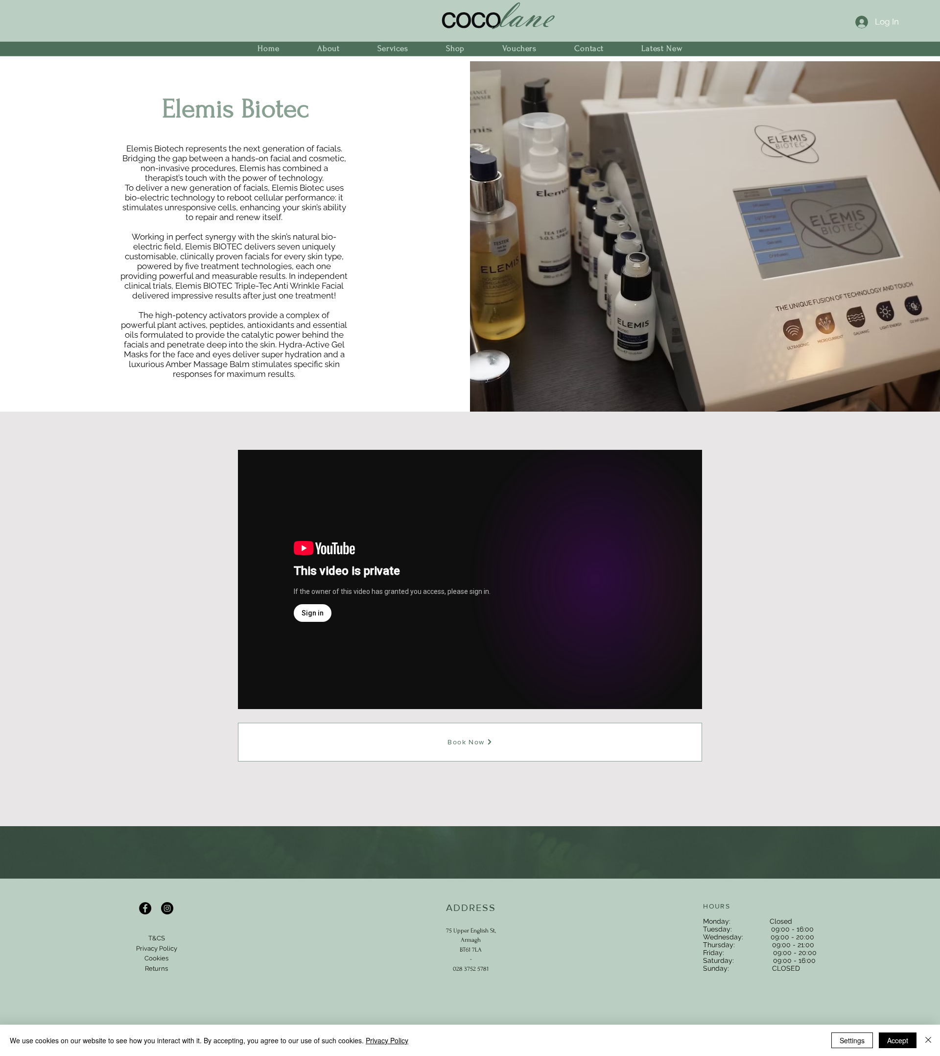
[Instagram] (167, 908)
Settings (852, 1040)
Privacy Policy (387, 1040)
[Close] (928, 1040)
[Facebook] (145, 908)
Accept (897, 1040)
